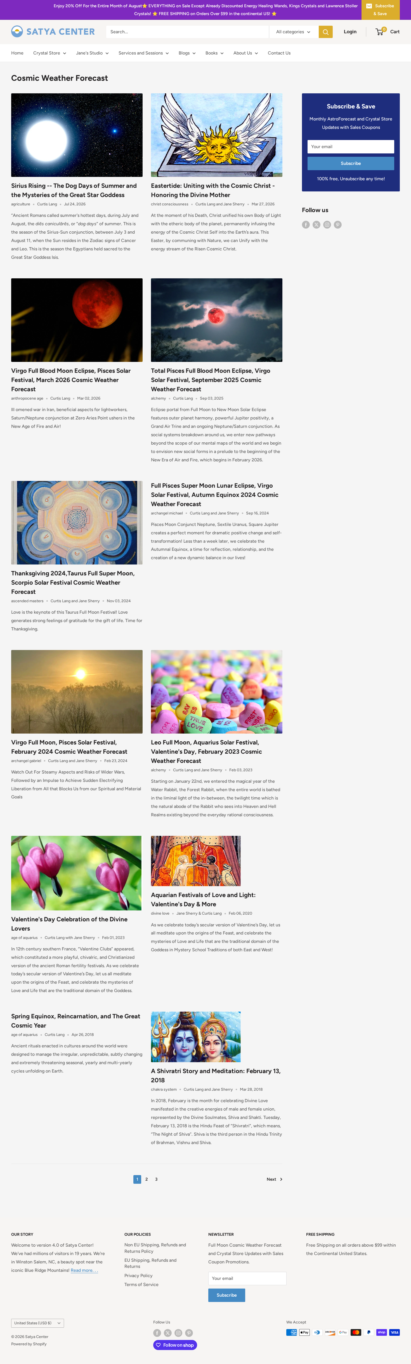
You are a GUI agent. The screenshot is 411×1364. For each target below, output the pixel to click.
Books (212, 53)
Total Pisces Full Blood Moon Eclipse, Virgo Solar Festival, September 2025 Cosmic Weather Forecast (210, 380)
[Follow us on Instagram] (327, 224)
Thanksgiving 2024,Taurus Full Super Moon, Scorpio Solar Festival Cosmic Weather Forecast (73, 583)
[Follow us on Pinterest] (338, 224)
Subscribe (351, 163)
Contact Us (279, 53)
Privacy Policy (138, 1275)
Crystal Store (46, 53)
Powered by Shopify (29, 1344)
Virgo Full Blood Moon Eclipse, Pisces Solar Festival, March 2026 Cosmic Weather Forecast (71, 380)
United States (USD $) (32, 1323)
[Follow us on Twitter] (316, 224)
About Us (242, 53)
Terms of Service (141, 1284)
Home (17, 53)
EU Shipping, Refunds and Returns (150, 1263)
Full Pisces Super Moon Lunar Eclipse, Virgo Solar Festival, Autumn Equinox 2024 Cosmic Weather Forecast (214, 495)
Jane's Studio (89, 53)
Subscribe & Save (384, 9)
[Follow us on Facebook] (306, 224)
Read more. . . (84, 1270)
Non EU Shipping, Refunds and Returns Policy (155, 1248)
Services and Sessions (141, 53)
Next (271, 1179)
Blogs (184, 53)
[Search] (326, 32)
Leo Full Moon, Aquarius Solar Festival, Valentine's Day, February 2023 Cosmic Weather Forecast (206, 752)
